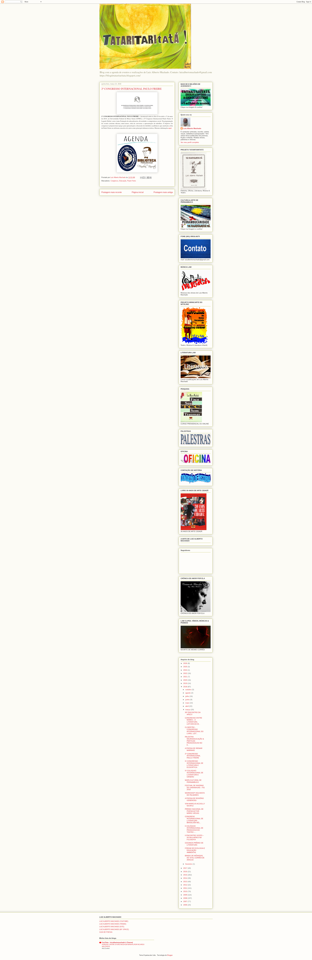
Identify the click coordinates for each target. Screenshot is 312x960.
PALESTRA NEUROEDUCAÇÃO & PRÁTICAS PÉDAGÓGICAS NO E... (194, 741)
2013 (185, 882)
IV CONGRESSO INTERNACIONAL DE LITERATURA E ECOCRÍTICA (194, 764)
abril (187, 706)
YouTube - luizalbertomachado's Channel (117, 942)
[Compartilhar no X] (146, 177)
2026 (185, 663)
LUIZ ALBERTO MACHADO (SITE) (111, 927)
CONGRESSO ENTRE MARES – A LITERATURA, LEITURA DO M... (193, 721)
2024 (185, 670)
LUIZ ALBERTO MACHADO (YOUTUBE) (113, 921)
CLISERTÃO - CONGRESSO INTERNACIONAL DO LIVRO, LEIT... (194, 730)
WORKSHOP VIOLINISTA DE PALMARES (195, 794)
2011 (185, 888)
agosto (188, 693)
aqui (170, 128)
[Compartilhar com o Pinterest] (150, 177)
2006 (185, 905)
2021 (185, 677)
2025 (185, 667)
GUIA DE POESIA (105, 932)
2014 (185, 878)
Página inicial (138, 192)
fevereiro (189, 864)
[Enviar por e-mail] (141, 177)
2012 (185, 885)
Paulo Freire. (131, 181)
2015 (185, 875)
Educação (122, 181)
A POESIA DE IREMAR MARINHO (193, 749)
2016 (185, 871)
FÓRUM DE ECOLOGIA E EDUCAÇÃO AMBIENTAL (195, 850)
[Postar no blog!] (143, 177)
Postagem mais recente (111, 192)
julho (187, 696)
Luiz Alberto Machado (192, 128)
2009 (185, 895)
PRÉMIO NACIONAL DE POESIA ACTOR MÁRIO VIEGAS (194, 811)
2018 (185, 687)
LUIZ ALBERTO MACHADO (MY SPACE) (114, 929)
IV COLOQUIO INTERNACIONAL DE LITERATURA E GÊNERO (194, 774)
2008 (185, 898)
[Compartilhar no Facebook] (148, 177)
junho (187, 700)
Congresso (114, 181)
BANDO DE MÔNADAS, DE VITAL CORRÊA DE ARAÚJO (194, 858)
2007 (185, 901)
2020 (185, 680)
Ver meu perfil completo (190, 142)
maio (187, 703)
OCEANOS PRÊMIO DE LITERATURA (194, 844)
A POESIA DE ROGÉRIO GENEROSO (194, 799)
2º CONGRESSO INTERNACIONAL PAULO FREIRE (192, 756)
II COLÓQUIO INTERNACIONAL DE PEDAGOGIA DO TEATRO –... (194, 829)
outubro (188, 690)
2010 (185, 891)
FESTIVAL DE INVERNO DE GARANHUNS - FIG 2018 (195, 788)
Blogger (169, 955)
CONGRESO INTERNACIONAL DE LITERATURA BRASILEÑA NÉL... (194, 819)
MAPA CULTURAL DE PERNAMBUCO (193, 781)
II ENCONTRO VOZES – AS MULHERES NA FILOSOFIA (194, 837)
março (188, 710)
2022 (185, 673)
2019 (185, 683)
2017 (185, 868)
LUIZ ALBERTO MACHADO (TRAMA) (112, 924)
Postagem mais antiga (163, 192)
